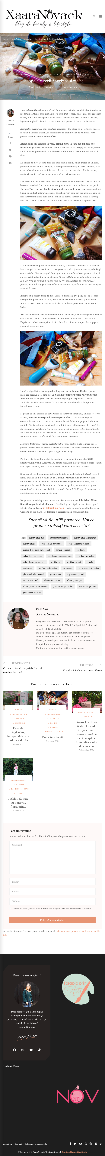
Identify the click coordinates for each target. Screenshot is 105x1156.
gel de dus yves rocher (32, 555)
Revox (92, 712)
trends (48, 732)
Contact (18, 1144)
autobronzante (29, 543)
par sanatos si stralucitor (88, 568)
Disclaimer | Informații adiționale (74, 1152)
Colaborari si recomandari (36, 1144)
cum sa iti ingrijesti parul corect (36, 549)
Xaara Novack (10, 122)
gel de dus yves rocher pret (59, 555)
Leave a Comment (69, 87)
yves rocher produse (87, 586)
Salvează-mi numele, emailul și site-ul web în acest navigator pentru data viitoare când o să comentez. (52, 908)
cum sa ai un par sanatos (51, 543)
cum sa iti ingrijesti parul (78, 543)
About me (7, 1144)
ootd (26, 789)
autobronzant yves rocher (85, 537)
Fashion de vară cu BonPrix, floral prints (18, 802)
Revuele (20, 718)
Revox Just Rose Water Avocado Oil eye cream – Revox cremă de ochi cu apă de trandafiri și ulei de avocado (86, 734)
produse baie (55, 574)
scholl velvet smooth (52, 580)
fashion (54, 723)
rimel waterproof (30, 580)
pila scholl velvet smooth (33, 574)
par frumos (27, 568)
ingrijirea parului (74, 562)
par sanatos (67, 568)
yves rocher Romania (32, 592)
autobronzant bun (36, 537)
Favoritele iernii (52, 737)
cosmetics (40, 74)
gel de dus (81, 549)
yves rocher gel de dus (63, 586)
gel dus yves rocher (86, 555)
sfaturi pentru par (74, 580)
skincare (67, 74)
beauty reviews (20, 714)
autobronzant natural (59, 537)
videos (59, 732)
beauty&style (23, 74)
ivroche (90, 562)
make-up (54, 74)
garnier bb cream (63, 549)
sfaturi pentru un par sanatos (35, 586)
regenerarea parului (75, 574)
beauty (18, 710)
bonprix (20, 784)
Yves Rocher (82, 74)
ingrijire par (56, 562)
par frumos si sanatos (48, 568)
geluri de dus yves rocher (34, 562)
